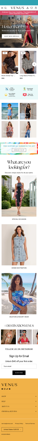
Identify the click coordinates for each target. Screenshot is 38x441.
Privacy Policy (19, 423)
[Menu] (2, 8)
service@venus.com (7, 423)
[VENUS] (17, 8)
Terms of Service (30, 423)
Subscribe (19, 373)
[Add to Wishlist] (15, 53)
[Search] (6, 8)
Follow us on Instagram (19, 349)
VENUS (8, 434)
